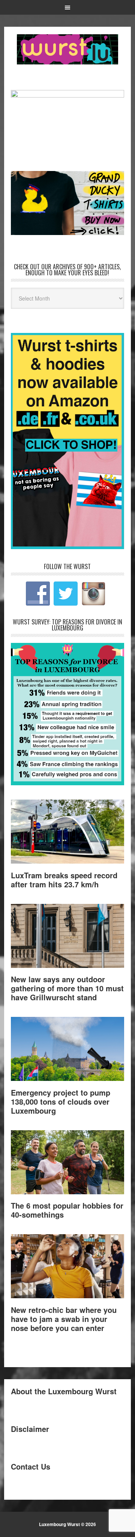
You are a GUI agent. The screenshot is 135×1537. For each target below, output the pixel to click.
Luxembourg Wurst (67, 49)
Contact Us (30, 1466)
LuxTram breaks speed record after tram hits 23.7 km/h (64, 880)
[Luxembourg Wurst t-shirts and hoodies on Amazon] (67, 203)
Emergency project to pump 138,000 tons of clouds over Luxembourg (60, 1101)
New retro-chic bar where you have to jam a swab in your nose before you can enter (64, 1318)
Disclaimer (30, 1428)
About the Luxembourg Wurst (64, 1391)
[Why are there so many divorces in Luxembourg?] (67, 783)
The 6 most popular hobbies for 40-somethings (67, 1210)
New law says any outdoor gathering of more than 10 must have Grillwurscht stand (67, 988)
